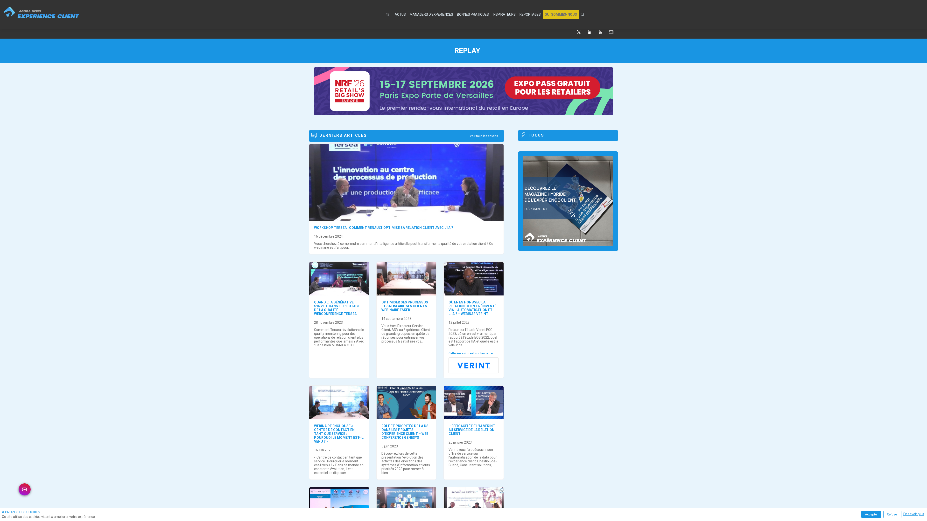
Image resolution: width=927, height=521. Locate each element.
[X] (579, 32)
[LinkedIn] (589, 32)
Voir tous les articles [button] (484, 136)
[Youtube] (600, 32)
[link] (400, 14)
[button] (561, 14)
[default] (388, 14)
